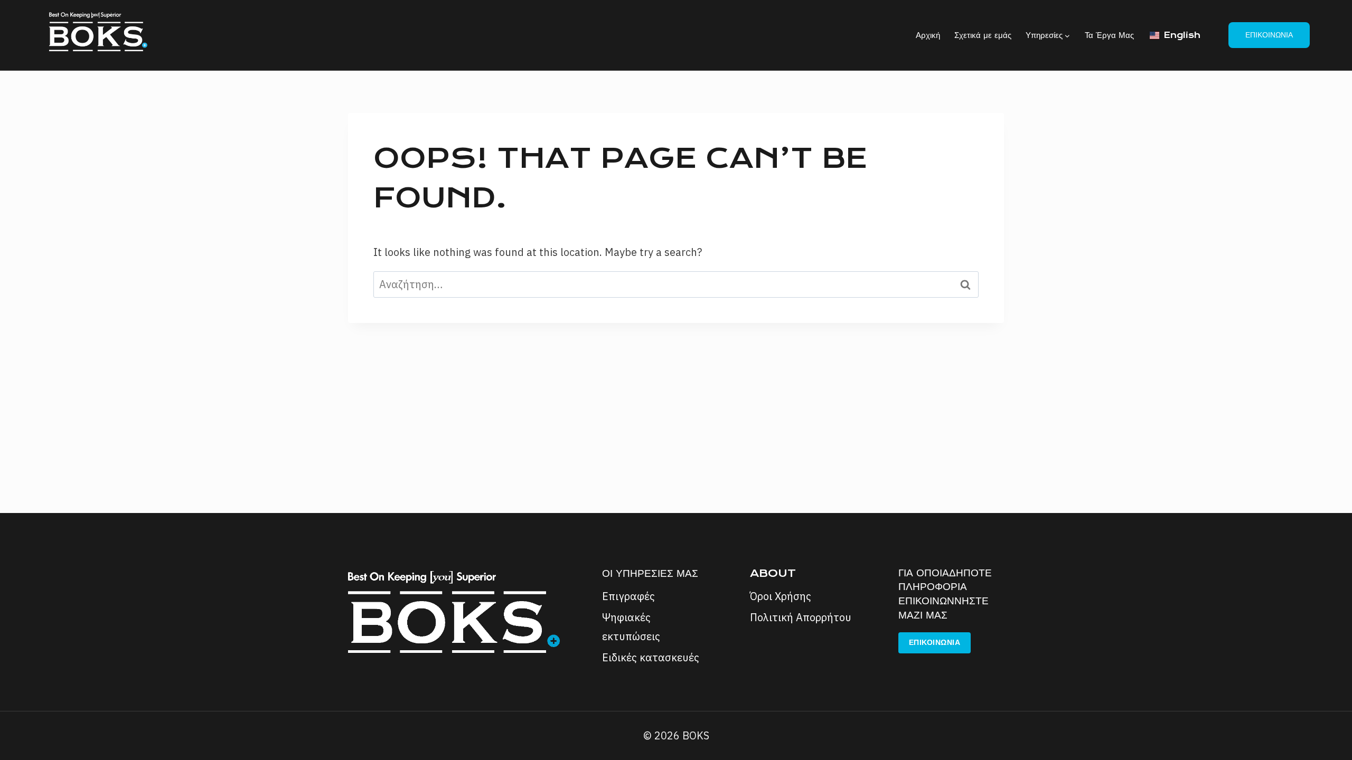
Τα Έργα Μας (1109, 35)
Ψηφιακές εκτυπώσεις (631, 626)
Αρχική (928, 35)
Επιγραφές (628, 596)
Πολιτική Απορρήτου (800, 617)
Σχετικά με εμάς (982, 35)
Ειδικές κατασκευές (650, 657)
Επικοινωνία (1269, 35)
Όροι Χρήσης (780, 596)
